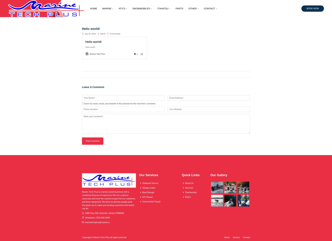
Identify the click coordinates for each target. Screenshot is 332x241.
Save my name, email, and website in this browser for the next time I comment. (120, 104)
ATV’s (122, 8)
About (227, 237)
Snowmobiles (141, 8)
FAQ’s (188, 197)
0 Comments (114, 34)
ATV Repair (147, 197)
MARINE (106, 8)
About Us (189, 183)
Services (189, 188)
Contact (209, 8)
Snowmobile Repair (151, 202)
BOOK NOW (313, 8)
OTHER (192, 8)
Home (93, 8)
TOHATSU (162, 8)
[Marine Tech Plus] (46, 8)
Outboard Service (150, 183)
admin (102, 34)
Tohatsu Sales (148, 188)
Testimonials (191, 192)
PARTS (179, 8)
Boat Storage (148, 192)
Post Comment (92, 141)
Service (236, 237)
